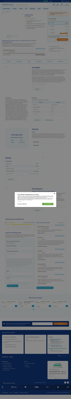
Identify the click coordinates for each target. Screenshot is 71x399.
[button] (22, 204)
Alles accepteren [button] (47, 203)
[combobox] (54, 193)
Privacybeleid (20, 201)
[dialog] (35, 199)
